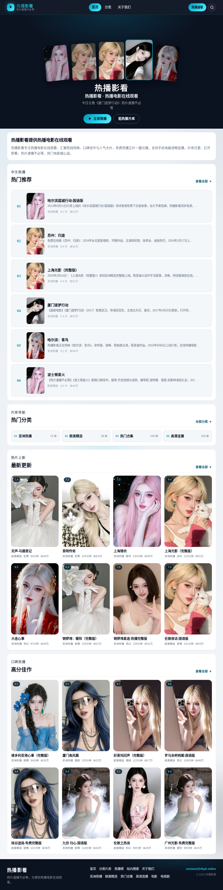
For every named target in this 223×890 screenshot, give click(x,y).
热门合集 (127, 876)
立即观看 (100, 118)
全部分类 (202, 421)
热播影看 (17, 870)
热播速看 (197, 7)
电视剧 (165, 876)
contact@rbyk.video (201, 868)
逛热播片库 (126, 118)
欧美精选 (111, 876)
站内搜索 (133, 868)
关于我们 (148, 868)
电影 (154, 876)
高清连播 (142, 876)
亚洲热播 (96, 876)
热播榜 (119, 868)
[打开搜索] (212, 7)
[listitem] (56, 63)
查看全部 (202, 181)
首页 (93, 868)
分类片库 (105, 868)
